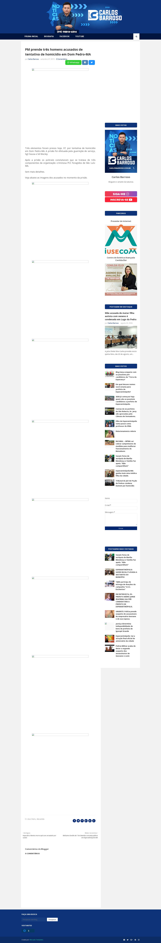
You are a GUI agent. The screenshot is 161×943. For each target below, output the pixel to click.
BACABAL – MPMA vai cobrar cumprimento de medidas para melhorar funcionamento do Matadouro (126, 446)
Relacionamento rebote (126, 431)
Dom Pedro (31, 819)
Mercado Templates (36, 940)
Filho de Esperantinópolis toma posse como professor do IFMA (126, 423)
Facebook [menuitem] (64, 36)
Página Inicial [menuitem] (31, 36)
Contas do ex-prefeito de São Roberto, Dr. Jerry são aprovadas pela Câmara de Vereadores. (126, 412)
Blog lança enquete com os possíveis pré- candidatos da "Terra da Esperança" (126, 376)
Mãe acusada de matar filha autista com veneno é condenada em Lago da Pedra (120, 316)
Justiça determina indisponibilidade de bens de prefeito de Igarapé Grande (124, 627)
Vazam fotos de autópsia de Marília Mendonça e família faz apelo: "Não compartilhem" (126, 461)
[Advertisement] (121, 79)
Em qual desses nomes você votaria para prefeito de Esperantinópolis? (125, 388)
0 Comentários (61, 59)
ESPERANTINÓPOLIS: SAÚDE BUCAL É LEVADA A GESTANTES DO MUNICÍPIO (126, 573)
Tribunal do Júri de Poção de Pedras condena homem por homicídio (126, 483)
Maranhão (40, 819)
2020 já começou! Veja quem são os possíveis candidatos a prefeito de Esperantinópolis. (126, 400)
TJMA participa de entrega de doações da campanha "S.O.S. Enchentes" (126, 585)
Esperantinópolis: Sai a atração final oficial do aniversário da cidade (125, 638)
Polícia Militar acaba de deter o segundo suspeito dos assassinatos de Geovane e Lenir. (126, 651)
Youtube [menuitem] (79, 36)
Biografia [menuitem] (49, 36)
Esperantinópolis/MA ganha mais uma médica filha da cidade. (126, 473)
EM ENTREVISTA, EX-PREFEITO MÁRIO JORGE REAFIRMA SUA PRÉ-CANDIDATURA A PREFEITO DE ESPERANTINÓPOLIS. (125, 600)
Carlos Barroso (33, 59)
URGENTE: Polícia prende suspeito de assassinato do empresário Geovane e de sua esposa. (126, 615)
